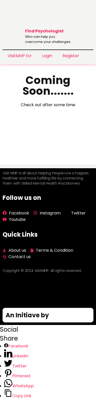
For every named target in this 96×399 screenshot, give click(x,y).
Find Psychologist (44, 31)
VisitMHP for (20, 56)
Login (47, 56)
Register (70, 56)
